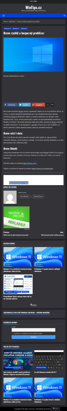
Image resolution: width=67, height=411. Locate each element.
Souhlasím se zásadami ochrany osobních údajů (28, 333)
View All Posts (38, 196)
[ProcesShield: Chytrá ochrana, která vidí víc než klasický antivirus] (18, 284)
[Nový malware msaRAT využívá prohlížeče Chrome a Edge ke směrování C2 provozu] (18, 360)
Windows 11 (16, 28)
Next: (52, 233)
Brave (21, 111)
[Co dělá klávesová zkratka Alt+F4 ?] (49, 360)
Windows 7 (24, 28)
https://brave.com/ (30, 163)
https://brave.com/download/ (42, 168)
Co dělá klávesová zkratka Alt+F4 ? (45, 372)
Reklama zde (27, 229)
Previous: (15, 233)
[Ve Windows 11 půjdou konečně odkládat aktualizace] (49, 257)
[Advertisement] (33, 90)
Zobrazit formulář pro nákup (18, 183)
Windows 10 (7, 28)
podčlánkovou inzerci (16, 76)
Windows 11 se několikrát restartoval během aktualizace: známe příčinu (17, 270)
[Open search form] (64, 15)
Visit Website (24, 196)
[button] (3, 15)
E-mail (13, 327)
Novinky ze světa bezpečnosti (13, 367)
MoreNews (39, 409)
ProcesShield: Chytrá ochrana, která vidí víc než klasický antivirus (17, 297)
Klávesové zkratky (41, 367)
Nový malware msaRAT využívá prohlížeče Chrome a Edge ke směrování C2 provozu (16, 373)
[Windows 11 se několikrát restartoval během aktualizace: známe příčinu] (18, 257)
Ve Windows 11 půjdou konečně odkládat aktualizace (47, 270)
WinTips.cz (33, 7)
